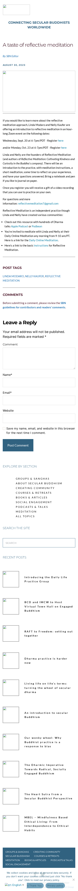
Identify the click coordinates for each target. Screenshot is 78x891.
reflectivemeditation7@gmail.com (38, 203)
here (60, 140)
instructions (40, 245)
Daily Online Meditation (43, 240)
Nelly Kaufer (34, 276)
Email (7, 392)
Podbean (36, 226)
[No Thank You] (73, 879)
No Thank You (33, 885)
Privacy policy (55, 885)
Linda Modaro (13, 276)
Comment (10, 344)
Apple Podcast (19, 226)
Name (7, 375)
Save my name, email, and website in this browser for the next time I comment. (40, 431)
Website (8, 410)
